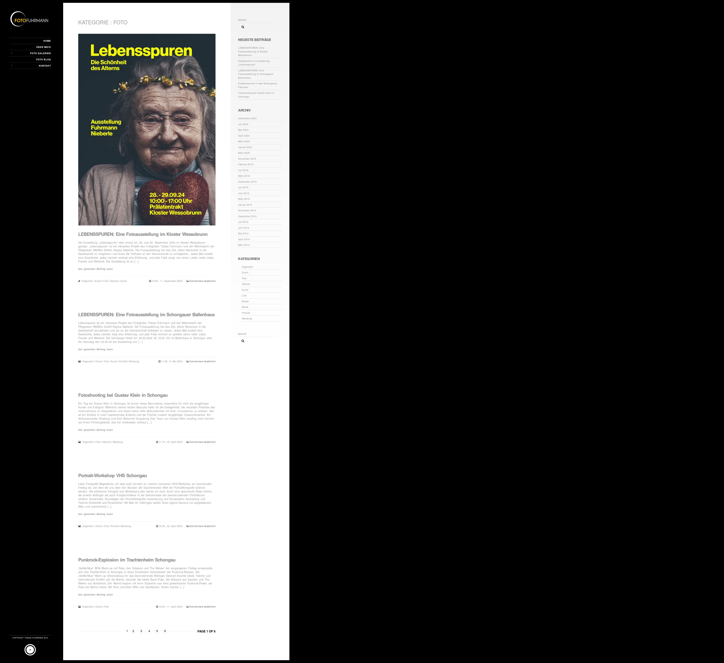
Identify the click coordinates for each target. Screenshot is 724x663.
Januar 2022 (245, 147)
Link (244, 295)
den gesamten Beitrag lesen (95, 268)
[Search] (241, 26)
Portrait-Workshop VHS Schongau (112, 475)
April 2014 (244, 239)
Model (245, 301)
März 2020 (244, 152)
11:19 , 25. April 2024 (171, 441)
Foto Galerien (40, 53)
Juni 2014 (243, 227)
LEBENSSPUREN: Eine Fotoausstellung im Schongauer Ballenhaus (146, 314)
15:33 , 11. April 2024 (171, 606)
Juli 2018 (243, 170)
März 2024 (244, 141)
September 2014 (247, 216)
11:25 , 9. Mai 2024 (172, 361)
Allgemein (87, 280)
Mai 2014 (243, 233)
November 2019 (247, 158)
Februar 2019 (245, 164)
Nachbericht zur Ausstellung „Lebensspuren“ (254, 62)
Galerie (114, 280)
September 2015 (247, 181)
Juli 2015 (243, 187)
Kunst (123, 280)
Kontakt (45, 65)
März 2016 (244, 175)
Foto (105, 280)
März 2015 (244, 198)
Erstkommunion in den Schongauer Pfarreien (257, 85)
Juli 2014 (243, 221)
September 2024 (247, 118)
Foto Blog (43, 59)
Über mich (43, 47)
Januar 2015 (245, 204)
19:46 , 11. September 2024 (167, 280)
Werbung (134, 361)
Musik (245, 306)
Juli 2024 (243, 124)
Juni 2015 (243, 193)
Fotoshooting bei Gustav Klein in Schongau (123, 395)
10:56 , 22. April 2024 (171, 526)
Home (47, 40)
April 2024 (244, 135)
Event (98, 280)
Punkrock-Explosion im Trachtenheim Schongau (127, 559)
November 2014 (247, 210)
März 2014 (244, 244)
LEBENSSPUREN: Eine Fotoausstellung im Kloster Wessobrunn (143, 234)
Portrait (123, 361)
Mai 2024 (243, 129)
